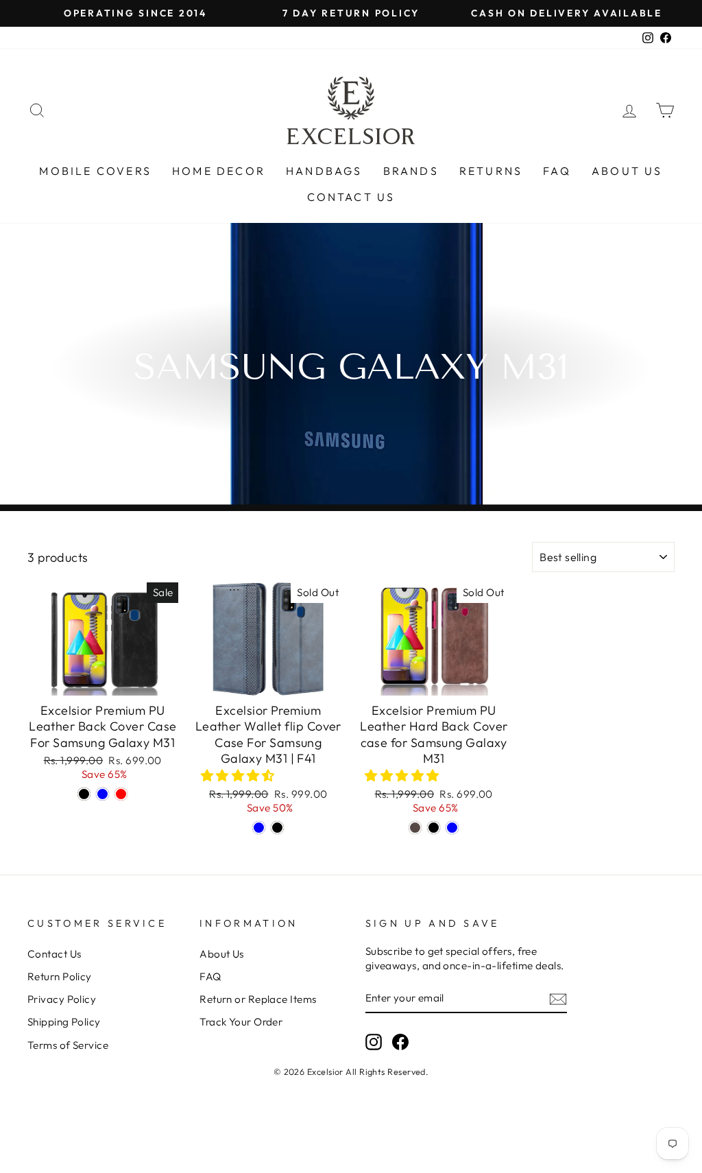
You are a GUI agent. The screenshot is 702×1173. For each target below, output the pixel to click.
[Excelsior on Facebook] (400, 1042)
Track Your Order (240, 1021)
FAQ (557, 171)
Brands (411, 171)
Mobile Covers (95, 171)
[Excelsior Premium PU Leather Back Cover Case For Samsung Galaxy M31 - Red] (121, 794)
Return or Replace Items (257, 999)
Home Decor (218, 171)
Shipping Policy (64, 1021)
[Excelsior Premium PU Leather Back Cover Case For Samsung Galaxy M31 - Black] (83, 794)
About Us (627, 171)
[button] (239, 775)
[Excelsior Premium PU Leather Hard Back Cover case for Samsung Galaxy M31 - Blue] (452, 827)
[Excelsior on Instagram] (373, 1042)
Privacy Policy (61, 999)
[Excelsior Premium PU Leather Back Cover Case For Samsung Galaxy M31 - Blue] (102, 794)
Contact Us (351, 197)
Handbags (324, 171)
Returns (490, 171)
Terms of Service (67, 1045)
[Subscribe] (558, 998)
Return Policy (59, 976)
